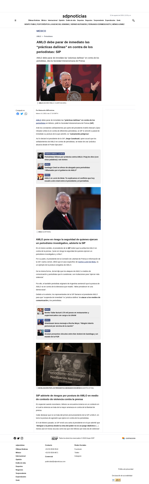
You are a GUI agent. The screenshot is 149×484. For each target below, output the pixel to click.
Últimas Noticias (34, 20)
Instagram (77, 456)
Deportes (80, 20)
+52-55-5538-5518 (51, 449)
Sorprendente (99, 20)
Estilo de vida (71, 20)
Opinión (62, 20)
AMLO (38, 36)
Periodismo (48, 36)
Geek (118, 20)
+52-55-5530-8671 (51, 452)
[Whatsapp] (26, 114)
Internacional (52, 20)
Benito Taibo (30, 24)
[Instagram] (22, 438)
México (44, 20)
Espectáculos (110, 20)
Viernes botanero (79, 24)
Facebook (77, 449)
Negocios (88, 20)
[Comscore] (128, 438)
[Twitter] (22, 114)
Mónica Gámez (118, 24)
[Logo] (74, 16)
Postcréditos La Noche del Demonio (53, 24)
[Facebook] (18, 114)
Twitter (76, 452)
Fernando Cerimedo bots (99, 24)
